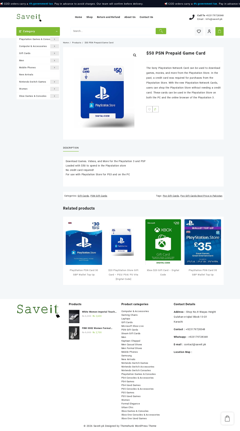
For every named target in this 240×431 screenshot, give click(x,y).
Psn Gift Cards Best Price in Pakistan (201, 195)
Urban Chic (127, 407)
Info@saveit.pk (214, 19)
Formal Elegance (130, 403)
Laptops (126, 318)
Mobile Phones (27, 67)
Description (71, 147)
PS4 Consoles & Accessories (137, 377)
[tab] (72, 148)
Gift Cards (25, 53)
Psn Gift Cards (171, 195)
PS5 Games (127, 392)
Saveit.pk (98, 425)
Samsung (126, 355)
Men (21, 60)
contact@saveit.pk (195, 344)
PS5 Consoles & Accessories (137, 389)
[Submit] (161, 31)
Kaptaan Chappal (130, 340)
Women (23, 88)
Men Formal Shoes (131, 348)
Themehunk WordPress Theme (138, 425)
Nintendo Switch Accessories (138, 366)
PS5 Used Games (131, 396)
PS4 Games (127, 381)
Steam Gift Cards (131, 333)
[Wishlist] (199, 31)
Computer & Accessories (33, 46)
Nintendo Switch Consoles (136, 370)
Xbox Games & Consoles (33, 96)
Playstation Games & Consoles (36, 39)
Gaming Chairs (129, 315)
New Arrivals (26, 74)
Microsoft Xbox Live (132, 326)
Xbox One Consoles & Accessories (140, 414)
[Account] (209, 31)
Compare (156, 109)
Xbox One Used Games (134, 418)
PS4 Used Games (131, 385)
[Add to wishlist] (149, 109)
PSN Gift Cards (98, 195)
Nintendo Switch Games (32, 81)
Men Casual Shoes (131, 344)
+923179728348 (215, 15)
